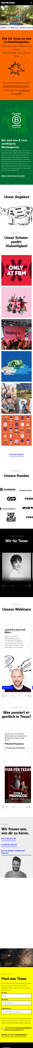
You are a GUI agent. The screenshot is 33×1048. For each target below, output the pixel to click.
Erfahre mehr (16, 454)
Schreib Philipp (9, 845)
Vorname (4, 992)
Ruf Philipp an (8, 839)
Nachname (4, 999)
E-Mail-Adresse (6, 1008)
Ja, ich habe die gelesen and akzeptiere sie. (17, 1029)
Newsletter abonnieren (14, 1035)
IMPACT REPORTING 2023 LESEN (13, 176)
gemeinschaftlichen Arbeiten (16, 85)
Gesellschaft (24, 90)
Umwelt (18, 93)
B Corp (6, 153)
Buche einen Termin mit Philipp (13, 852)
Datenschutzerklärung (23, 1028)
